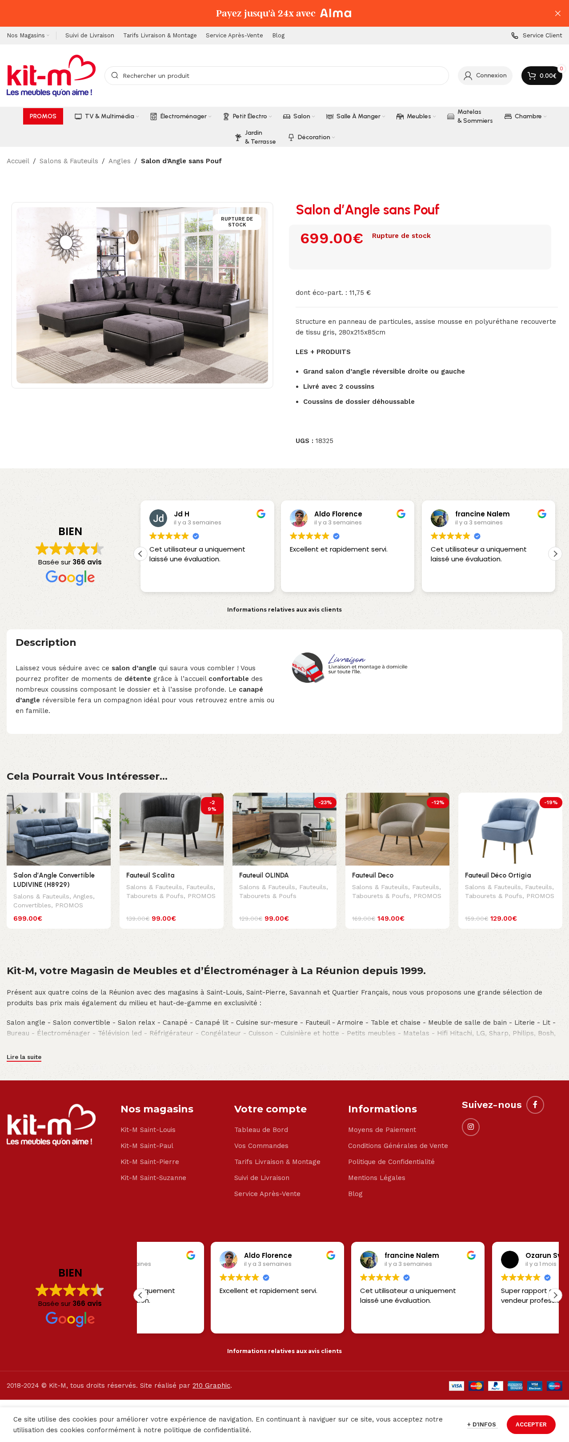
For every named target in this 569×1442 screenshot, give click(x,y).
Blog (355, 1194)
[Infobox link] (536, 36)
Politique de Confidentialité (391, 1162)
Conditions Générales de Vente (398, 1146)
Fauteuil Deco (372, 875)
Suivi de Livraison (261, 1178)
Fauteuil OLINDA (264, 875)
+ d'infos (482, 1424)
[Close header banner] (558, 13)
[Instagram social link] (471, 1127)
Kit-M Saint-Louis (148, 1130)
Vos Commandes (261, 1146)
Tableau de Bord (261, 1130)
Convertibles (32, 905)
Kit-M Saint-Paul (146, 1146)
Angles (119, 161)
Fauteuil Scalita (150, 875)
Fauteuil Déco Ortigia (498, 875)
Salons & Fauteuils (69, 161)
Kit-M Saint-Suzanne (153, 1178)
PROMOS (69, 905)
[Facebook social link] (535, 1105)
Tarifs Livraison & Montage (277, 1162)
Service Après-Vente (267, 1194)
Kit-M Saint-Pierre (149, 1162)
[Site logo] (51, 75)
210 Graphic (211, 1386)
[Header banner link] (271, 13)
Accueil (18, 161)
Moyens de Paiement (382, 1130)
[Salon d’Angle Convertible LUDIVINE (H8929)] (59, 829)
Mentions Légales (376, 1178)
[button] (555, 553)
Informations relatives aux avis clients (284, 609)
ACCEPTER (531, 1424)
